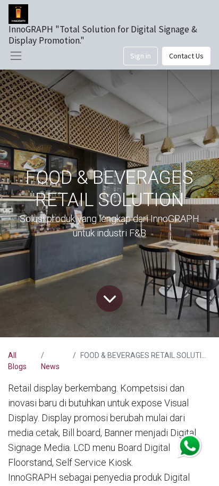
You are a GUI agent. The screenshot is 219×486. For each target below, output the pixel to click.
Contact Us (186, 56)
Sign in (140, 56)
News (50, 366)
